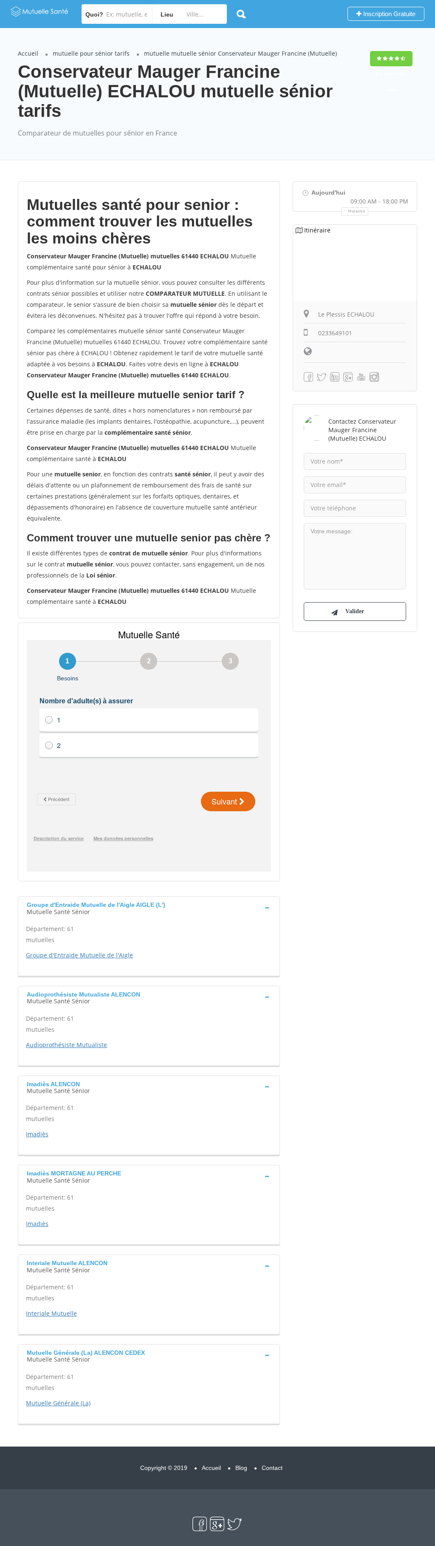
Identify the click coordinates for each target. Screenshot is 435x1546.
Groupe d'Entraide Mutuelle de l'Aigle (79, 955)
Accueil (28, 53)
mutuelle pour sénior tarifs (91, 53)
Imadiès (37, 1134)
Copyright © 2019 (163, 1467)
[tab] (149, 907)
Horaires (357, 211)
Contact (272, 1467)
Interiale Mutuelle (51, 1313)
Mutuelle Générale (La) (58, 1403)
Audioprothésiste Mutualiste (66, 1045)
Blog (241, 1467)
